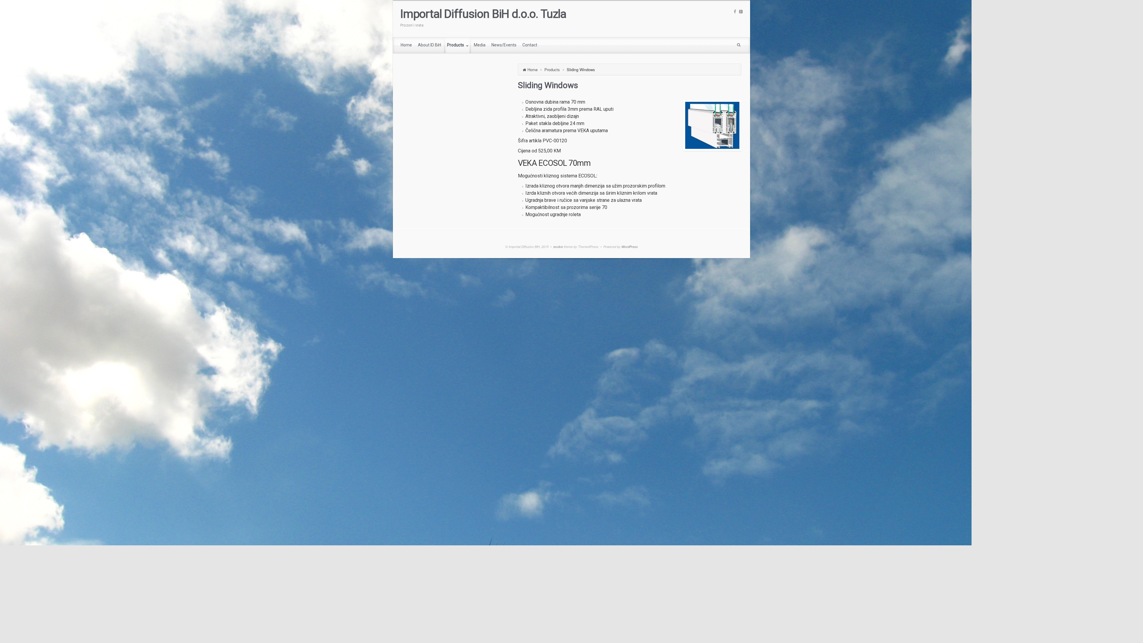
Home (532, 69)
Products (552, 69)
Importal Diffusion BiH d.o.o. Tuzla (483, 14)
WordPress (630, 246)
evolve (558, 246)
